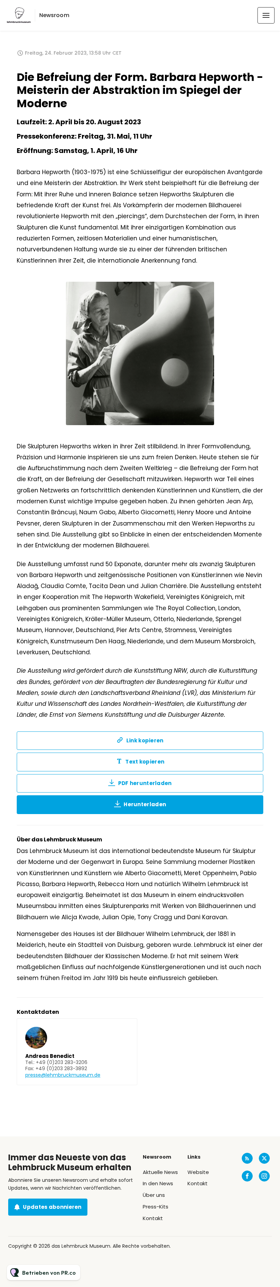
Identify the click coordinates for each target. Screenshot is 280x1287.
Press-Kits (155, 1206)
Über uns (154, 1195)
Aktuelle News (160, 1172)
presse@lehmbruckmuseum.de (62, 1075)
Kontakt (153, 1218)
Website (198, 1172)
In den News (158, 1183)
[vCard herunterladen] (125, 1029)
